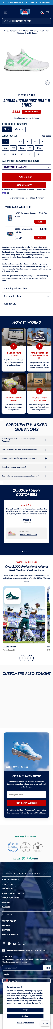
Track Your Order (10, 879)
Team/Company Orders (13, 893)
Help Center (7, 884)
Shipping (6, 930)
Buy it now (24, 185)
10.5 (22, 148)
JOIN (48, 967)
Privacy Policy (37, 1003)
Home (5, 30)
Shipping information (26, 288)
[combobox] (26, 21)
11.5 (39, 148)
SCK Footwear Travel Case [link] (25, 215)
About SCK (26, 304)
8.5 (34, 141)
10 (13, 148)
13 (22, 154)
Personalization (26, 296)
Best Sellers (24, 30)
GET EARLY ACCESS (26, 803)
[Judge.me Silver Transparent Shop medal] (25, 847)
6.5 (5, 141)
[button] (41, 12)
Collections (14, 30)
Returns (6, 925)
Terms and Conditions (36, 812)
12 (5, 154)
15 (37, 154)
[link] (10, 218)
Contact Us (7, 888)
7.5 (20, 141)
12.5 (14, 154)
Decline (25, 1016)
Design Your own (10, 897)
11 (30, 148)
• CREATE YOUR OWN (43, 2)
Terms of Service (10, 934)
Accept (25, 1009)
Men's (7, 129)
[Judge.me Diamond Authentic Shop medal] (13, 847)
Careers (6, 907)
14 (30, 154)
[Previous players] (22, 658)
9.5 (5, 148)
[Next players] (31, 658)
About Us (6, 902)
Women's (19, 129)
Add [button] (40, 221)
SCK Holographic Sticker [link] (24, 230)
